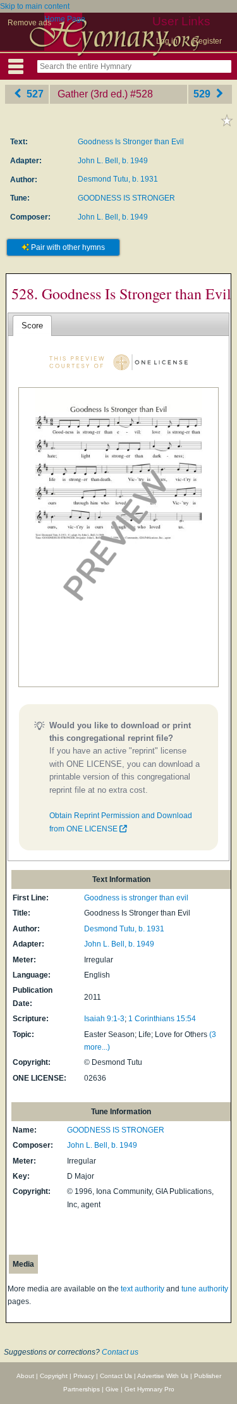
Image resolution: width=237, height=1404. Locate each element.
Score (32, 325)
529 (203, 94)
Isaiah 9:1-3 (104, 1018)
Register (207, 41)
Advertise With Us (162, 1375)
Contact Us (116, 1375)
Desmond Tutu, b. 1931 (118, 179)
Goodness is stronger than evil (136, 897)
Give (112, 1389)
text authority (142, 1288)
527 (34, 94)
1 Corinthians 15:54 (162, 1018)
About (25, 1375)
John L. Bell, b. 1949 (113, 160)
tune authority (204, 1288)
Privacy (83, 1375)
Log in (167, 41)
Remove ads (29, 22)
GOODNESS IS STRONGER (126, 198)
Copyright (54, 1375)
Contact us (120, 1352)
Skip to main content (35, 6)
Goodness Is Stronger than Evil (131, 141)
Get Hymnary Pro (149, 1389)
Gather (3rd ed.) (93, 94)
